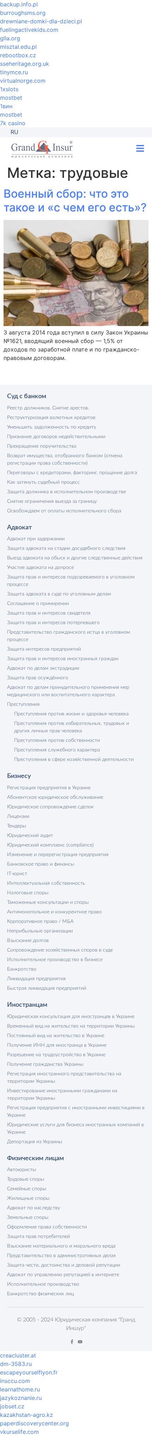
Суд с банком (26, 396)
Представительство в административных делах (61, 1255)
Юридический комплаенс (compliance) (50, 845)
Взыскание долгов (28, 940)
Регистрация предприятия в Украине (48, 787)
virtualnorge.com (23, 80)
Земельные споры (27, 1217)
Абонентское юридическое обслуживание (55, 797)
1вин (6, 106)
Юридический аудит (30, 835)
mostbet (11, 97)
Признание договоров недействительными (56, 436)
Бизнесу (19, 776)
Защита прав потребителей (38, 1236)
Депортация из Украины (34, 1141)
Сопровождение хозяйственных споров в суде (60, 950)
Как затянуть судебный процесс (43, 482)
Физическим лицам (35, 1158)
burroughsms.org (23, 12)
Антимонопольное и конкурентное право (54, 911)
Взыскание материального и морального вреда (61, 1246)
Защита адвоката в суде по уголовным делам (59, 594)
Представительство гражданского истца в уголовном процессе (68, 636)
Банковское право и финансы (40, 864)
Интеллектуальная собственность (46, 883)
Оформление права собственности (47, 1227)
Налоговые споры (27, 892)
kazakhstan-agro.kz (26, 1414)
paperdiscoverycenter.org (34, 1423)
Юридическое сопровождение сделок (50, 806)
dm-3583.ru (16, 1363)
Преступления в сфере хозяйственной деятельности (74, 759)
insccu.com (15, 1380)
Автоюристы (21, 1169)
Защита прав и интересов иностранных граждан (62, 658)
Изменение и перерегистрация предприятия (58, 854)
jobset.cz (12, 1406)
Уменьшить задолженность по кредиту (51, 427)
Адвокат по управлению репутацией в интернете (63, 1274)
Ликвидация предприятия (36, 978)
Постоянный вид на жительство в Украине (55, 1035)
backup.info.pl (19, 4)
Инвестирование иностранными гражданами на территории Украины (62, 1094)
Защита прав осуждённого (37, 677)
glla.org (10, 38)
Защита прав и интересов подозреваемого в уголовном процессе (71, 581)
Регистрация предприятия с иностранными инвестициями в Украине (76, 1111)
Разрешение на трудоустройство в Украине (56, 1054)
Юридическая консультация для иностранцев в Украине (70, 1016)
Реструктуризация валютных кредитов (51, 417)
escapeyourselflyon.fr (29, 1372)
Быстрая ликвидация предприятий (46, 988)
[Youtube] (80, 1341)
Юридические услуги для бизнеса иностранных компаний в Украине (75, 1128)
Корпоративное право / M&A (40, 921)
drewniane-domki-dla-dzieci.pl (41, 21)
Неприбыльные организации (40, 931)
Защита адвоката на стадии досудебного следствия (66, 548)
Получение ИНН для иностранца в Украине (56, 1045)
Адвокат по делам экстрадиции (43, 668)
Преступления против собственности (57, 740)
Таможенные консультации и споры (48, 902)
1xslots (9, 89)
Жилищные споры (28, 1198)
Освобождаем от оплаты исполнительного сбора (64, 510)
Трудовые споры (25, 1179)
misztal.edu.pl (18, 46)
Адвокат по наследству (33, 1207)
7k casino (12, 123)
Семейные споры (26, 1188)
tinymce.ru (14, 72)
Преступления (23, 704)
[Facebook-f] (72, 1341)
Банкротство (21, 969)
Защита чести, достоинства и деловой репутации (63, 1265)
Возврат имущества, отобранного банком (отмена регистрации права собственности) (64, 459)
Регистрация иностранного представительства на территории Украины (64, 1077)
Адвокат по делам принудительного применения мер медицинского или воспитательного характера (68, 691)
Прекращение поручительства (41, 446)
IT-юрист (17, 873)
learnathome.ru (20, 1389)
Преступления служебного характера (57, 750)
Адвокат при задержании (36, 538)
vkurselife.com (19, 1431)
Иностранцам (27, 1005)
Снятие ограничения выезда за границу (52, 501)
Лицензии (18, 816)
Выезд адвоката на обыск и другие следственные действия (74, 558)
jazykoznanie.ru (21, 1397)
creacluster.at (18, 1355)
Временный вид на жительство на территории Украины (71, 1026)
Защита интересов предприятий (44, 649)
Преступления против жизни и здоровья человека (71, 713)
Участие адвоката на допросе (40, 567)
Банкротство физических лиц (40, 1293)
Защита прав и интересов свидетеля (48, 613)
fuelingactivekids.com (29, 29)
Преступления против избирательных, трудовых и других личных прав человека (71, 727)
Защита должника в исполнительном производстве (66, 491)
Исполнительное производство (43, 1284)
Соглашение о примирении (38, 603)
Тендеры (16, 826)
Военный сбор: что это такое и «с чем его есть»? (75, 200)
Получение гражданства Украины (45, 1064)
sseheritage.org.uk (24, 63)
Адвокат (19, 527)
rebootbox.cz (18, 55)
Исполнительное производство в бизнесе (55, 959)
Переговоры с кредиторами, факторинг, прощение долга (72, 472)
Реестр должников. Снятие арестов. (48, 408)
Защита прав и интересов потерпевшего (53, 622)
